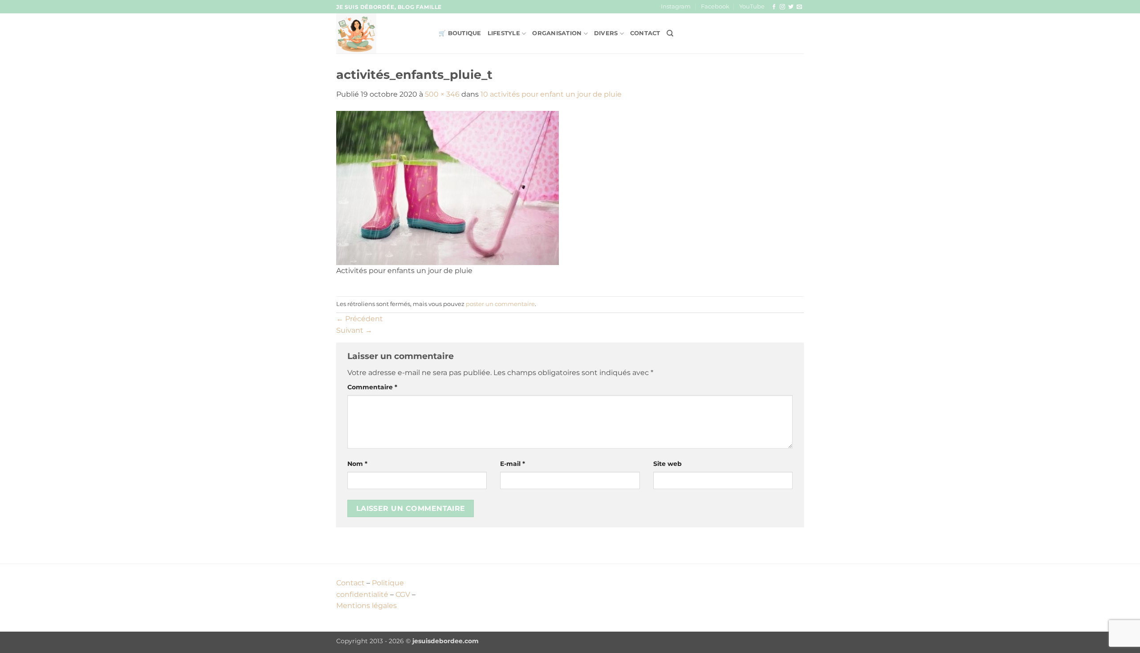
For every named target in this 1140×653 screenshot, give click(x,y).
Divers (606, 33)
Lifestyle (504, 33)
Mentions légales (366, 605)
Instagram (676, 6)
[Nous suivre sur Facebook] (774, 7)
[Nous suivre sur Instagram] (782, 7)
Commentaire (372, 387)
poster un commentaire (500, 304)
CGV (402, 594)
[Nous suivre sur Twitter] (791, 7)
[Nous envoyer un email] (799, 7)
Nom (357, 464)
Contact (645, 33)
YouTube (752, 6)
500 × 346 (442, 94)
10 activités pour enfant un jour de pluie (551, 94)
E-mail (512, 464)
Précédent (359, 318)
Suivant (354, 330)
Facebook (715, 6)
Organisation (557, 33)
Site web (667, 464)
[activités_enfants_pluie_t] (447, 187)
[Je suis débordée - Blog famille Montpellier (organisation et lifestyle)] (380, 33)
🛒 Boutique (460, 33)
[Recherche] (670, 33)
